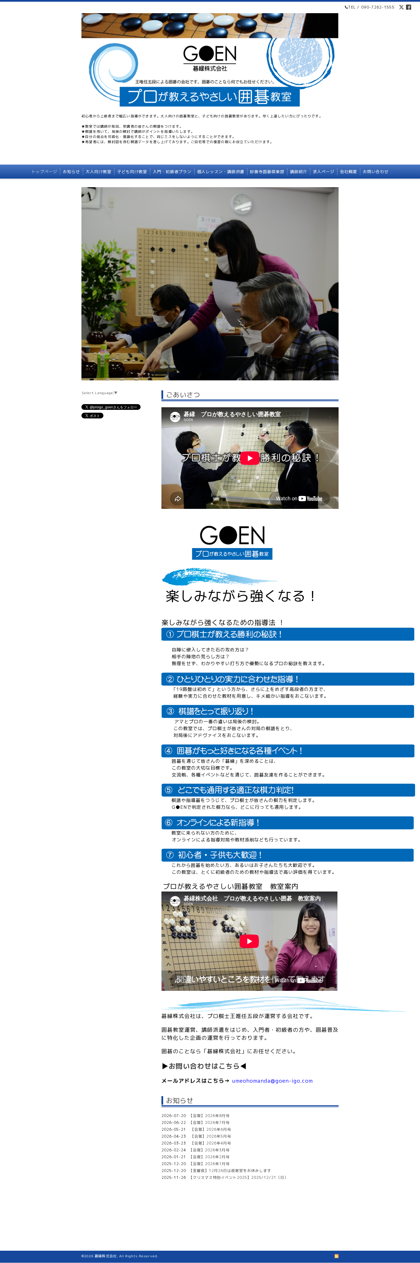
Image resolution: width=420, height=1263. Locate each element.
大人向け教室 (98, 171)
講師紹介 (298, 171)
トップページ (44, 171)
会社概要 (348, 171)
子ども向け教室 (132, 171)
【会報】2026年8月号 (209, 1115)
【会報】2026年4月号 (210, 1143)
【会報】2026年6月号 (210, 1129)
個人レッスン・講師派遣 (220, 171)
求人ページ (323, 171)
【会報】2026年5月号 (210, 1136)
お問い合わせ (376, 171)
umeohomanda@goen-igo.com (272, 1080)
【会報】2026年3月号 (209, 1150)
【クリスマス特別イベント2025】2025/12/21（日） (238, 1177)
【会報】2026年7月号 (209, 1122)
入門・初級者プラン (172, 171)
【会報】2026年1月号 (209, 1163)
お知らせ (71, 171)
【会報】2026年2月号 (209, 1156)
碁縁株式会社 (106, 1256)
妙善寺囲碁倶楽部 (267, 171)
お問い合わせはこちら (204, 1066)
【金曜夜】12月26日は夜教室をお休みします (230, 1170)
